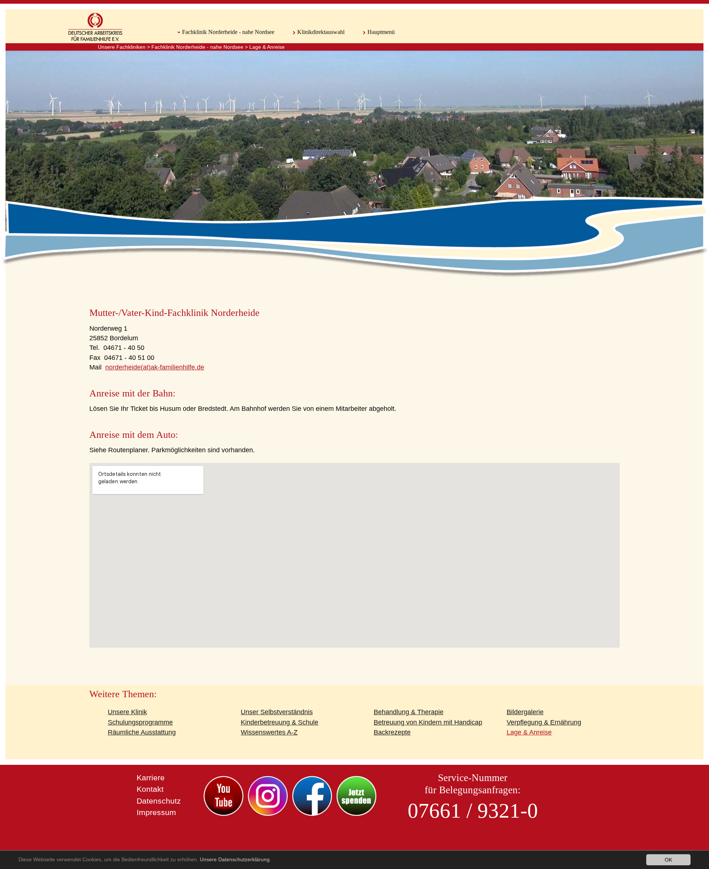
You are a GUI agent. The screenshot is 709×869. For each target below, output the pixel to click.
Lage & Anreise (267, 47)
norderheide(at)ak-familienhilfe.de (154, 367)
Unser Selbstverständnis (277, 712)
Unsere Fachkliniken (121, 47)
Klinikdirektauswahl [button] (321, 32)
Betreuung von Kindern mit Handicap (428, 722)
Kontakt (150, 789)
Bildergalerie (525, 712)
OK (668, 859)
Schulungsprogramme (140, 722)
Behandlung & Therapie (408, 712)
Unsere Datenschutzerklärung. (235, 859)
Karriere (151, 777)
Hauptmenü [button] (381, 32)
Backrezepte (392, 732)
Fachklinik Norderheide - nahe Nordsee (197, 47)
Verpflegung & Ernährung (544, 722)
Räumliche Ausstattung (142, 732)
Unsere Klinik (127, 712)
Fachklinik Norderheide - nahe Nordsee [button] (228, 32)
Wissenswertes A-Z (269, 732)
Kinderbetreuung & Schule (279, 722)
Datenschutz (159, 801)
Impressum (156, 812)
